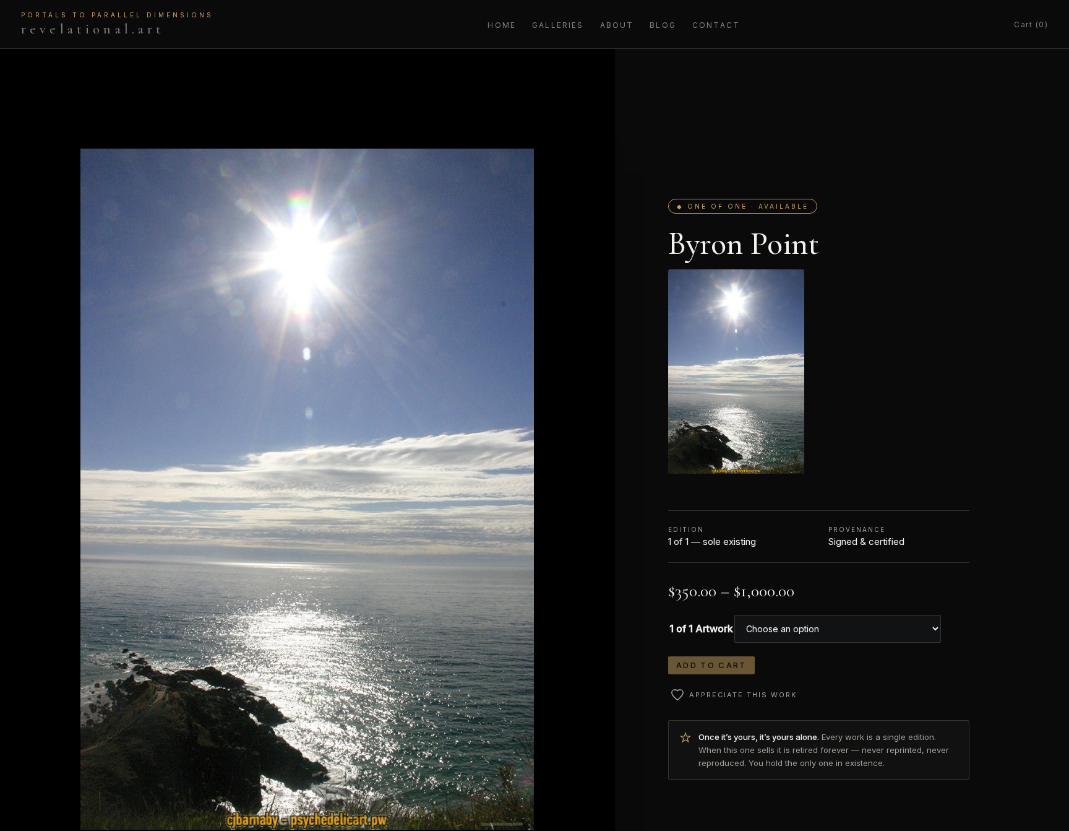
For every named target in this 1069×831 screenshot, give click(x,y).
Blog (663, 25)
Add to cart (711, 665)
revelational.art (117, 24)
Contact (716, 25)
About (617, 25)
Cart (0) (1031, 24)
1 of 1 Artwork (701, 628)
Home (501, 25)
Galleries (557, 25)
